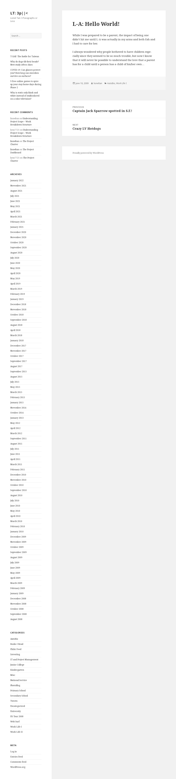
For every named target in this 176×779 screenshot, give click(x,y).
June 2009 (15, 567)
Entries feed (16, 756)
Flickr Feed (15, 649)
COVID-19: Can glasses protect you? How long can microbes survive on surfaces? (25, 73)
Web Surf (15, 721)
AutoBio (14, 638)
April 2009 (15, 577)
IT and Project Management (24, 659)
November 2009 (18, 541)
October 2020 (17, 242)
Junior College (17, 664)
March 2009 (16, 583)
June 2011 (15, 454)
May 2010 (15, 510)
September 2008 (18, 614)
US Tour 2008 (16, 716)
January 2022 (17, 180)
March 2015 (16, 392)
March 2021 (16, 216)
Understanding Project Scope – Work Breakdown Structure (24, 121)
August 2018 (16, 325)
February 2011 (17, 469)
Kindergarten (17, 669)
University (15, 711)
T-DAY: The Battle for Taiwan (24, 56)
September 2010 (18, 490)
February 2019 (17, 294)
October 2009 (17, 547)
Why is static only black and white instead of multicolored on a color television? (24, 95)
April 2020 (15, 273)
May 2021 (15, 206)
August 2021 (16, 190)
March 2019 (16, 288)
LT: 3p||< (19, 13)
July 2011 (14, 448)
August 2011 (16, 443)
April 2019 (15, 283)
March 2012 (16, 433)
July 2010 (14, 500)
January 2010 (17, 531)
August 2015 (16, 376)
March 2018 (16, 335)
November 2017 (18, 350)
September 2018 (18, 319)
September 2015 (18, 371)
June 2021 (15, 201)
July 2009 (14, 562)
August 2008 (16, 619)
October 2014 (17, 412)
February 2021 (17, 221)
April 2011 (15, 459)
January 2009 (17, 593)
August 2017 (16, 366)
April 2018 (15, 330)
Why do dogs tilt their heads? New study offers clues (24, 63)
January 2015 (17, 402)
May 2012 (15, 423)
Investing (15, 654)
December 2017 (18, 345)
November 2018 (18, 309)
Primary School (18, 690)
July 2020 (14, 257)
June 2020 (15, 263)
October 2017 (17, 356)
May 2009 (15, 572)
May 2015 (15, 387)
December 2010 (18, 474)
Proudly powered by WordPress (88, 152)
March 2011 (16, 464)
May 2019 (15, 278)
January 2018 (17, 340)
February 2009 (17, 588)
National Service (18, 680)
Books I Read (16, 644)
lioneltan (14, 141)
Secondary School (19, 695)
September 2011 (18, 438)
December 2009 (18, 536)
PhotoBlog (15, 685)
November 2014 (18, 407)
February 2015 (17, 397)
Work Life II (16, 731)
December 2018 (18, 304)
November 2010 (18, 479)
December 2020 (18, 232)
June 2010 (15, 505)
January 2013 (17, 417)
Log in (13, 751)
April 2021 (15, 211)
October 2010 (17, 485)
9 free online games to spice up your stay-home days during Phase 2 (25, 84)
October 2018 (17, 314)
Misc (12, 675)
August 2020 (16, 252)
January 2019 (17, 299)
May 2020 (15, 268)
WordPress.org (17, 767)
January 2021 (17, 227)
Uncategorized (17, 706)
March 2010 (16, 521)
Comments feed (18, 761)
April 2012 (15, 428)
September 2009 (18, 552)
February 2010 (17, 526)
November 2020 (18, 237)
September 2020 (18, 247)
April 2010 (15, 516)
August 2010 (16, 495)
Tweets (14, 700)
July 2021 (14, 195)
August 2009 (16, 557)
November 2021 (18, 185)
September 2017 (18, 361)
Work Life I (16, 726)
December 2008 (18, 598)
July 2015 (14, 381)
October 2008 (17, 608)
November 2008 (18, 603)
